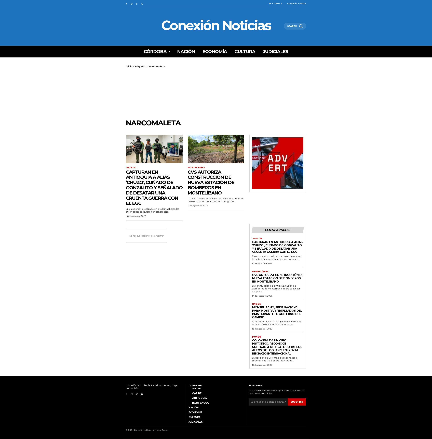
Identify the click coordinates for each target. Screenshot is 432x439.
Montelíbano (196, 167)
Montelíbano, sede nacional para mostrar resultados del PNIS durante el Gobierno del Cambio (277, 312)
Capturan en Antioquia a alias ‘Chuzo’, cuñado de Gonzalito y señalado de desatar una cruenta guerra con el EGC (154, 187)
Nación (256, 304)
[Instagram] (131, 3)
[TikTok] (137, 3)
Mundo (256, 337)
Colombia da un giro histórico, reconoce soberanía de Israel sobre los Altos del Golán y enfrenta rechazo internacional (277, 347)
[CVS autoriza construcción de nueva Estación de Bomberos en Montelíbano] (216, 149)
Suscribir (297, 401)
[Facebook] (126, 3)
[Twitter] (142, 3)
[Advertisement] (216, 93)
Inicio (129, 66)
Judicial (131, 167)
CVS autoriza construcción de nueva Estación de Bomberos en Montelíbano (211, 182)
